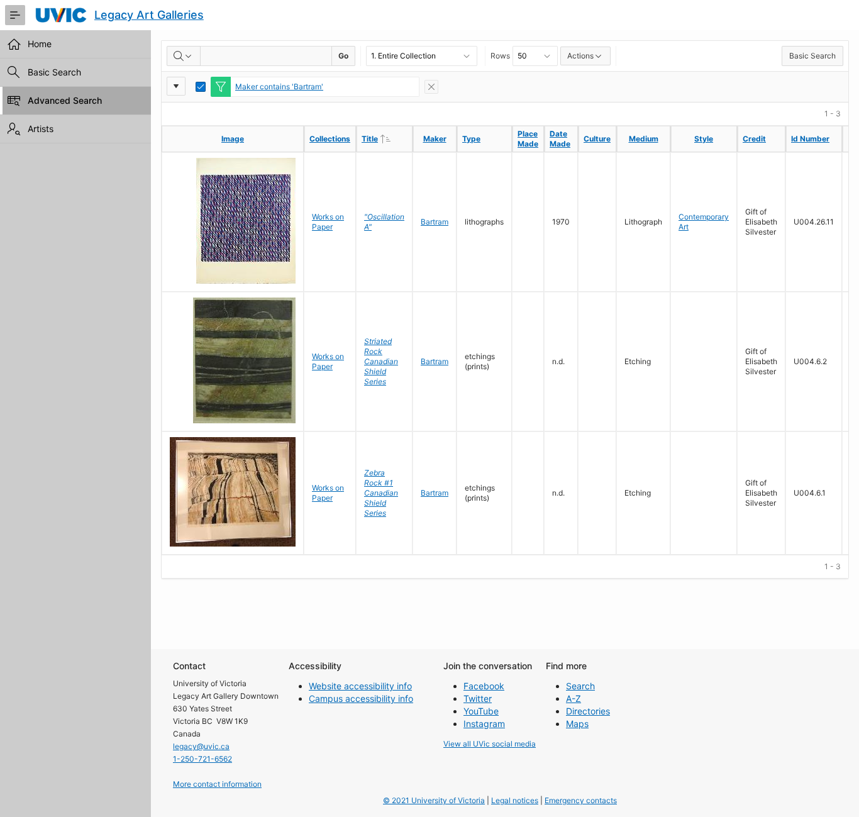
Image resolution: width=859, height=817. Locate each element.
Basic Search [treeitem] (54, 72)
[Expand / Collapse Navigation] (15, 15)
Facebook (483, 686)
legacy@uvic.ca (201, 746)
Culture (597, 138)
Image (232, 138)
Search (580, 686)
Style (703, 138)
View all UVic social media (489, 743)
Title (387, 138)
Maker (434, 138)
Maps (577, 723)
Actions (580, 55)
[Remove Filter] (431, 87)
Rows (500, 55)
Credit (754, 138)
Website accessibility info (360, 686)
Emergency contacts (581, 800)
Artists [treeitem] (40, 128)
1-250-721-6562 (202, 759)
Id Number (810, 138)
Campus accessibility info (361, 698)
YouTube (481, 711)
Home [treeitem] (40, 43)
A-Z (573, 698)
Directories (588, 711)
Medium (643, 138)
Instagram (484, 723)
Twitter (477, 698)
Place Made (528, 138)
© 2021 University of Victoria (434, 800)
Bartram (434, 221)
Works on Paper (328, 221)
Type (471, 138)
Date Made (560, 138)
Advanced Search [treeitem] (65, 100)
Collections (329, 138)
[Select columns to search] (184, 56)
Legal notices (514, 800)
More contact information (217, 784)
